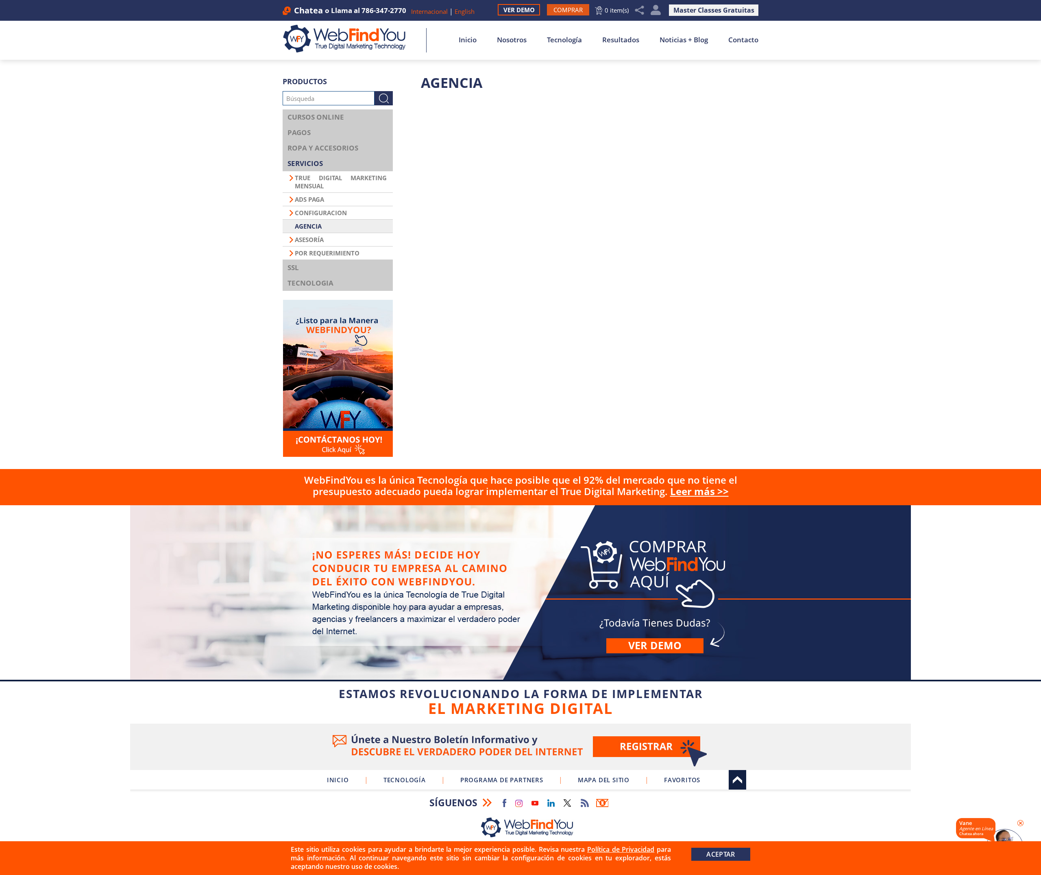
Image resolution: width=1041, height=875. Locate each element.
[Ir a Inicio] (349, 38)
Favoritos (682, 780)
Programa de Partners (501, 780)
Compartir (640, 10)
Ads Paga (309, 199)
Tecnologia (310, 283)
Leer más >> (699, 491)
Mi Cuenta (656, 10)
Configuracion (321, 213)
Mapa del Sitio (603, 780)
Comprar (520, 612)
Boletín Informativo (602, 803)
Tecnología (564, 39)
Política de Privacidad (620, 849)
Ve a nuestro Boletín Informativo (520, 747)
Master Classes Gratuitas (713, 10)
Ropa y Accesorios (322, 148)
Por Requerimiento (327, 253)
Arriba (737, 780)
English (465, 11)
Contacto (743, 39)
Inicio (468, 39)
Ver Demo (519, 10)
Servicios (305, 163)
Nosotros (512, 39)
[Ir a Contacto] (338, 378)
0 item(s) (617, 10)
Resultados (620, 39)
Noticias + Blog (684, 39)
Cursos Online (315, 117)
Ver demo (655, 645)
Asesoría (309, 240)
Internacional (429, 11)
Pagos (299, 132)
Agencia (308, 226)
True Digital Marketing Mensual (341, 182)
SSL (293, 267)
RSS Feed (585, 803)
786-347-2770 (384, 10)
